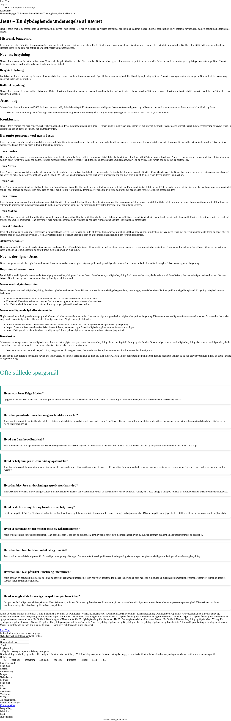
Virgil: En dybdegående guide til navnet (73, 625)
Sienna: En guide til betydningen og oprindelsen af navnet (60, 622)
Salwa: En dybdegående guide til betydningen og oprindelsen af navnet (144, 616)
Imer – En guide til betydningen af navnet (86, 616)
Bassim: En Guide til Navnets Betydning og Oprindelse (182, 619)
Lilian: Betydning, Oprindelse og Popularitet (159, 613)
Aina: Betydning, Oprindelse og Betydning (112, 622)
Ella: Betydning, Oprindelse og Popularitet (157, 622)
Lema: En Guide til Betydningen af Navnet (48, 619)
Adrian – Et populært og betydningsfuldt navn (203, 622)
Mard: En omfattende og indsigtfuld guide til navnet (25, 625)
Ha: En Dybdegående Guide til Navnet (133, 619)
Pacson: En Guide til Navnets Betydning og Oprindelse (52, 613)
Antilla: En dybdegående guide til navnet (91, 619)
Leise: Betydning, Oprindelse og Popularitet (41, 616)
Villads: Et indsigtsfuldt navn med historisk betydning (108, 613)
